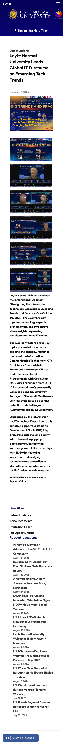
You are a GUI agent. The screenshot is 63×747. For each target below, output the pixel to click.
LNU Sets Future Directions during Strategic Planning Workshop (30, 689)
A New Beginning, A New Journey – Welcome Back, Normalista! (29, 583)
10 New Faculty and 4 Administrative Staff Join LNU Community (32, 549)
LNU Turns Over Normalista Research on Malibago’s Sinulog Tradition (33, 672)
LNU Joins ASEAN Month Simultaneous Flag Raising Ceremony (29, 621)
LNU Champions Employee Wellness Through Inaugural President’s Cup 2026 (31, 655)
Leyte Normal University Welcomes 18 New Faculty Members (29, 638)
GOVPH (7, 3)
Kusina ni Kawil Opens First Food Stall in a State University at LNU (32, 566)
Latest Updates (19, 50)
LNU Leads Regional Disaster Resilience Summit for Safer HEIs (31, 706)
